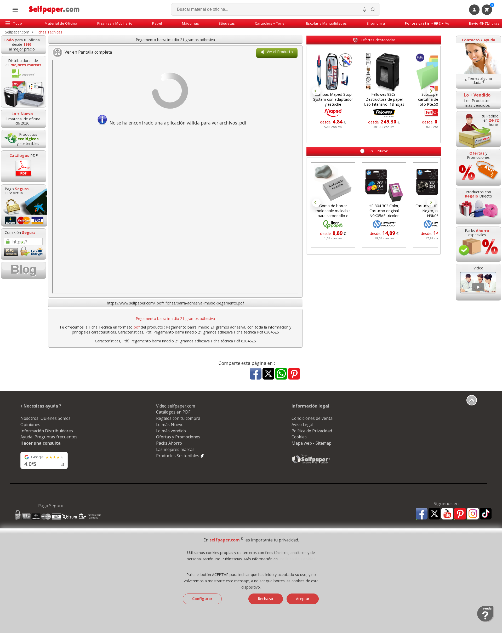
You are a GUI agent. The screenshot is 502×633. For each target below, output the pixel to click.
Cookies (299, 437)
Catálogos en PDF (173, 412)
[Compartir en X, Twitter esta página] (268, 374)
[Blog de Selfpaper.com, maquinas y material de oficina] (23, 270)
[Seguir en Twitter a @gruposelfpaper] (434, 514)
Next (431, 91)
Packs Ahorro (169, 443)
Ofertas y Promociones (178, 437)
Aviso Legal (302, 424)
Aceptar (302, 598)
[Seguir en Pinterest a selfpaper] (460, 514)
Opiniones (30, 424)
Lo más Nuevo (170, 424)
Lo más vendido (171, 431)
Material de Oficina (61, 23)
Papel (157, 23)
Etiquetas (227, 23)
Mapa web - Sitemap (312, 443)
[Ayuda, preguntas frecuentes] (485, 621)
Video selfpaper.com (175, 406)
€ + (427, 23)
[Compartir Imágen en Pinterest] (294, 374)
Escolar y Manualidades (326, 23)
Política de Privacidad (312, 431)
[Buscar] (373, 9)
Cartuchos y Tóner (270, 23)
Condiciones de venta (312, 418)
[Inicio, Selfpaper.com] (54, 9)
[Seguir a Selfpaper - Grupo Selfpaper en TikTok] (486, 514)
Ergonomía (376, 23)
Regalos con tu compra (178, 418)
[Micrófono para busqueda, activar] (364, 9)
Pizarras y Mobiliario (115, 23)
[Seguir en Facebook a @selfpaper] (421, 514)
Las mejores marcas (175, 449)
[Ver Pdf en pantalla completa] (57, 52)
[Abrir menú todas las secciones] (15, 9)
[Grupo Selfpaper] (311, 463)
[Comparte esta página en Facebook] (255, 374)
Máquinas (190, 23)
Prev (316, 91)
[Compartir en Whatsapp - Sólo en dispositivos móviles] (281, 374)
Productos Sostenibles (178, 456)
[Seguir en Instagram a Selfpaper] (473, 514)
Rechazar (265, 598)
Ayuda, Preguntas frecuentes (48, 437)
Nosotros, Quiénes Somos (45, 418)
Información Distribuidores (46, 431)
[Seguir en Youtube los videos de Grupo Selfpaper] (447, 514)
